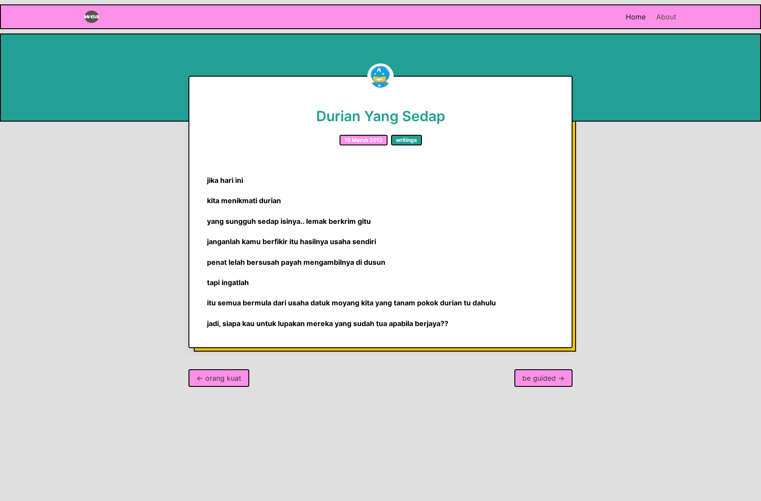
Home (636, 16)
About (666, 16)
